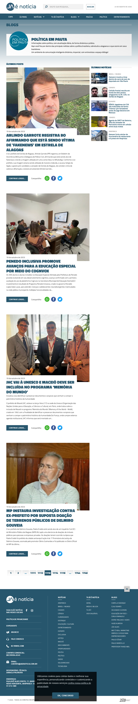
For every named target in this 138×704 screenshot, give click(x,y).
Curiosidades (63, 617)
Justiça (60, 638)
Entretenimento (122, 16)
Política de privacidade (17, 619)
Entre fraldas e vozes (120, 620)
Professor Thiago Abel (120, 646)
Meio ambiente (64, 645)
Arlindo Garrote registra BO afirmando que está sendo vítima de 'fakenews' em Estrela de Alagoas (40, 142)
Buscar (90, 6)
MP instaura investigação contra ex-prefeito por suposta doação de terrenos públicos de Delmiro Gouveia (40, 517)
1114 (55, 573)
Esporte (61, 631)
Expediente (11, 625)
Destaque (62, 620)
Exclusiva (62, 634)
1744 (77, 573)
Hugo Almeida (117, 623)
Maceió (61, 641)
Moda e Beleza (92, 606)
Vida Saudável (92, 613)
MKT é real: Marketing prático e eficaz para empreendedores (120, 633)
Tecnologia (62, 666)
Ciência (61, 613)
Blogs (74, 16)
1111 (33, 573)
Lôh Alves (115, 627)
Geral (88, 603)
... (26, 573)
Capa (10, 16)
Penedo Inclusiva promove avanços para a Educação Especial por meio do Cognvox (41, 266)
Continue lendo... (17, 178)
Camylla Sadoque (118, 603)
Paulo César (116, 639)
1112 (40, 573)
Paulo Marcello (118, 643)
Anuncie (15, 632)
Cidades (61, 610)
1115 (62, 573)
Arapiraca (62, 603)
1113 (48, 573)
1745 (85, 573)
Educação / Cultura (66, 624)
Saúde (60, 659)
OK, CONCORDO (65, 695)
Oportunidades (64, 648)
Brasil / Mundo (64, 606)
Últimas (23, 16)
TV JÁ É (88, 610)
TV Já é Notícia (57, 16)
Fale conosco (17, 638)
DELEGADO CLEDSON (119, 610)
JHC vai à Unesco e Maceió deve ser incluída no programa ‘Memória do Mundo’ (40, 387)
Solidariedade (64, 662)
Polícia (89, 16)
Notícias (38, 16)
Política (103, 16)
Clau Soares (116, 606)
